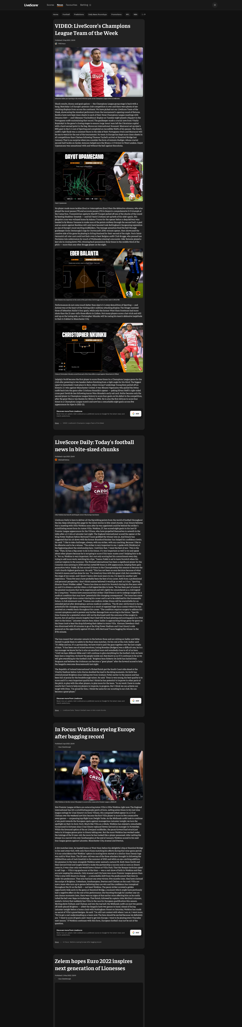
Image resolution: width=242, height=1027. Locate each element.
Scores (50, 4)
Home (55, 14)
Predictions (79, 14)
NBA (135, 14)
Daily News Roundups (97, 14)
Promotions (116, 14)
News (60, 4)
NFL (127, 14)
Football (66, 14)
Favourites (71, 4)
